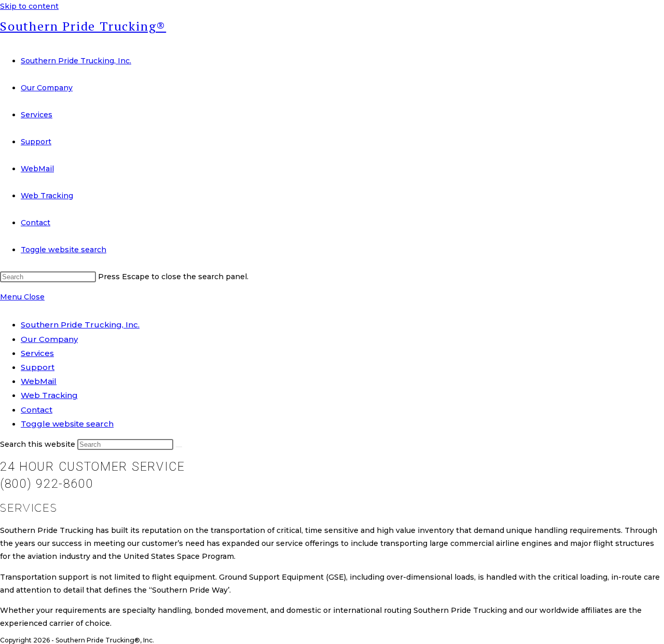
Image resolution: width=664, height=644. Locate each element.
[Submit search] (179, 447)
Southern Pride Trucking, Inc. (80, 325)
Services (37, 353)
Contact (36, 410)
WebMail (39, 381)
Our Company (49, 339)
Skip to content (29, 6)
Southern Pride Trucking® (83, 26)
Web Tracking (49, 395)
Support (37, 367)
